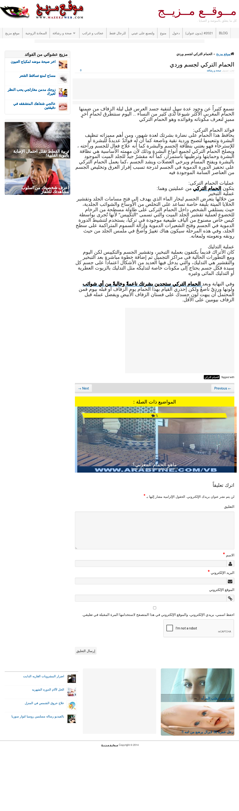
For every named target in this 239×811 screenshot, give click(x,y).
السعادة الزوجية (36, 33)
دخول (176, 33)
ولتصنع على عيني (143, 33)
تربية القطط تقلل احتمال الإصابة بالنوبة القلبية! (41, 153)
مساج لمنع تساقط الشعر (37, 75)
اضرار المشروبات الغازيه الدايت (43, 676)
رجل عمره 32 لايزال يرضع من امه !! (207, 731)
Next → (83, 388)
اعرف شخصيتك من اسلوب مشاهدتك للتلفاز (45, 189)
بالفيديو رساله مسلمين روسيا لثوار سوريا (37, 716)
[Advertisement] (119, 41)
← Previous (222, 388)
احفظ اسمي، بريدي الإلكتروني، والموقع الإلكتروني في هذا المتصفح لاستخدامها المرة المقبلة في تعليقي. (158, 614)
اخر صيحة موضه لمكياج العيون (33, 61)
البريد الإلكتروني (221, 572)
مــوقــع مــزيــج (197, 11)
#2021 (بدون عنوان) (199, 33)
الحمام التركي (211, 377)
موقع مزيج (12, 33)
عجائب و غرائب (92, 33)
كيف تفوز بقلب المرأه (217, 697)
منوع (163, 33)
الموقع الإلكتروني (221, 589)
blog (223, 33)
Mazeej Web (170, 468)
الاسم (228, 554)
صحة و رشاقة (62, 33)
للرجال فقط (117, 33)
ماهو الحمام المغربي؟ (155, 464)
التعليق (229, 506)
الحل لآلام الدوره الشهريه (48, 689)
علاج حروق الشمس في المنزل (44, 703)
